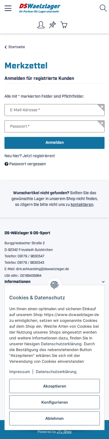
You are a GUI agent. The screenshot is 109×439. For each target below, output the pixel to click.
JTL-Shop (64, 432)
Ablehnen (54, 418)
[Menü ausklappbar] (7, 6)
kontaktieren (82, 204)
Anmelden (55, 142)
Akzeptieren (54, 386)
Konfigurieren (54, 402)
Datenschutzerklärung (61, 343)
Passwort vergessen (27, 164)
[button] (104, 8)
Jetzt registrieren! (39, 156)
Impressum (19, 371)
